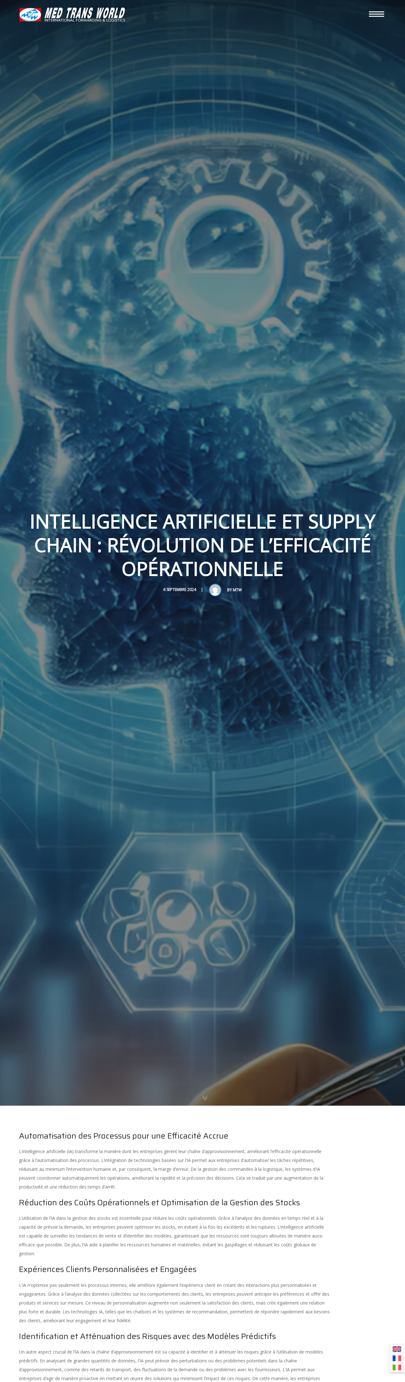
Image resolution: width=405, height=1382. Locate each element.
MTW (237, 590)
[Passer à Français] (396, 1358)
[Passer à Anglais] (396, 1349)
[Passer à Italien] (396, 1367)
